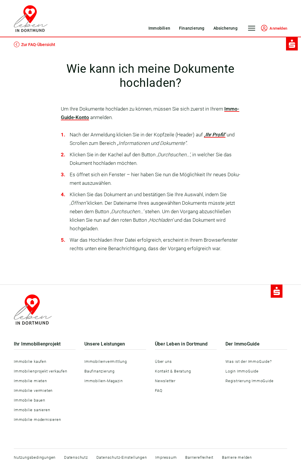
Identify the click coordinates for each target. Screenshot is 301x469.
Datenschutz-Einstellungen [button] (121, 457)
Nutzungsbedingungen (35, 457)
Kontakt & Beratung (173, 371)
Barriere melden (237, 457)
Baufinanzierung (99, 371)
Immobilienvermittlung (105, 361)
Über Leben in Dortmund (181, 344)
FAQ (158, 390)
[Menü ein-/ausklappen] (251, 30)
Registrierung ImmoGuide (249, 381)
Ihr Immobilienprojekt (37, 344)
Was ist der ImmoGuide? (248, 361)
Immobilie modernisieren (37, 419)
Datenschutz (76, 457)
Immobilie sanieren (32, 410)
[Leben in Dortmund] (31, 18)
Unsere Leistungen (104, 344)
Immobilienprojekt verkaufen (40, 371)
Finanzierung (192, 28)
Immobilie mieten (30, 381)
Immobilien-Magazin (103, 381)
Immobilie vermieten (33, 390)
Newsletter (165, 381)
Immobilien (159, 28)
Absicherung (225, 28)
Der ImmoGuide (242, 344)
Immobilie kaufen (30, 361)
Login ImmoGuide (242, 371)
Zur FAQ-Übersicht (38, 44)
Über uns (163, 361)
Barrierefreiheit (199, 457)
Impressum (166, 457)
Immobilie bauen (29, 400)
